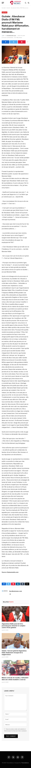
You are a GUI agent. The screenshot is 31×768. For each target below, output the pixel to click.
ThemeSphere (25, 762)
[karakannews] (15, 3)
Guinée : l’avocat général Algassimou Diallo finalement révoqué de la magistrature (14, 652)
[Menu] (3, 3)
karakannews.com (11, 35)
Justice (4, 12)
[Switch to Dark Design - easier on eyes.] (25, 3)
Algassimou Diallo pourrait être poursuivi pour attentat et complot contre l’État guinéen (13, 625)
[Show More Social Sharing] (27, 42)
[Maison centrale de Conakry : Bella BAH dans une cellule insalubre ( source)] (15, 667)
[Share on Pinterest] (22, 42)
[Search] (28, 3)
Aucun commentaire (8, 37)
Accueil (4, 7)
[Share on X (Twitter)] (13, 42)
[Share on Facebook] (5, 42)
